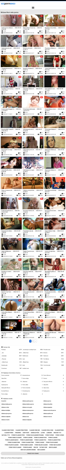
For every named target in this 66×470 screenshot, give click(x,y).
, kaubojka (11, 355)
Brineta (53, 352)
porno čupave (49, 435)
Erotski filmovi (11, 391)
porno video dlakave (15, 447)
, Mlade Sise (32, 362)
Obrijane (53, 362)
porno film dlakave (52, 442)
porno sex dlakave (55, 445)
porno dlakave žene (28, 442)
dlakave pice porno (6, 413)
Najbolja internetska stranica (11, 373)
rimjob (36, 447)
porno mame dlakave (26, 445)
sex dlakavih (41, 449)
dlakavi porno (9, 432)
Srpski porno (11, 384)
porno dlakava (27, 437)
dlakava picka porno (27, 401)
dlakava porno (47, 401)
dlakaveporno (59, 430)
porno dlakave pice (40, 440)
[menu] (33, 7)
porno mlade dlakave (41, 445)
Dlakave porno (28, 467)
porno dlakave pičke (54, 440)
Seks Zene (53, 387)
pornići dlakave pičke (18, 435)
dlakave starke (5, 419)
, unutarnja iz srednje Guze (32, 349)
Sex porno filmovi (53, 381)
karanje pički (35, 432)
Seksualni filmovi (11, 387)
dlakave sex (25, 416)
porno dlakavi (39, 442)
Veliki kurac (32, 355)
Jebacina (32, 381)
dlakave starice (47, 416)
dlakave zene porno (8, 430)
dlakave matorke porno (49, 410)
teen (32, 359)
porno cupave (60, 435)
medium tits (57, 432)
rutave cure (43, 447)
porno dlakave (52, 437)
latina (43, 432)
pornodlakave (27, 447)
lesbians (49, 432)
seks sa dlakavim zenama (28, 449)
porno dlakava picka (40, 437)
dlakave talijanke (27, 419)
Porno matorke (11, 375)
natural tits (6, 435)
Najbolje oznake (7, 398)
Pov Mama (53, 359)
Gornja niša (6, 347)
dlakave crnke (5, 407)
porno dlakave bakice (11, 440)
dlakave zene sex (35, 430)
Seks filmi (11, 378)
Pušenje (11, 349)
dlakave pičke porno (27, 413)
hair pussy (26, 432)
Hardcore (53, 355)
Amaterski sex (32, 375)
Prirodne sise (53, 349)
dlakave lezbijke (5, 410)
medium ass (32, 368)
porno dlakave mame (26, 440)
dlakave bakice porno (28, 404)
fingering (18, 432)
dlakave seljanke (5, 416)
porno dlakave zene (14, 442)
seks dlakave (53, 447)
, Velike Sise (32, 352)
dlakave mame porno (28, 410)
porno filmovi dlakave (12, 445)
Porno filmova (53, 375)
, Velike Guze (11, 362)
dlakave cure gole (27, 407)
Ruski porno (53, 391)
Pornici (53, 378)
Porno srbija (32, 378)
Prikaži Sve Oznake (33, 453)
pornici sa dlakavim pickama (35, 435)
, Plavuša (11, 359)
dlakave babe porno (6, 404)
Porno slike (32, 384)
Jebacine (11, 381)
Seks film (53, 384)
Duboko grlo (11, 365)
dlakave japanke (47, 407)
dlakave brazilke (47, 404)
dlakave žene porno (22, 430)
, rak (11, 352)
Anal (32, 365)
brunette (3, 401)
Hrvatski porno (32, 391)
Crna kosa (11, 368)
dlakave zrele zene (47, 430)
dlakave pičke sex (48, 413)
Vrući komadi (53, 365)
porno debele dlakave (15, 437)
